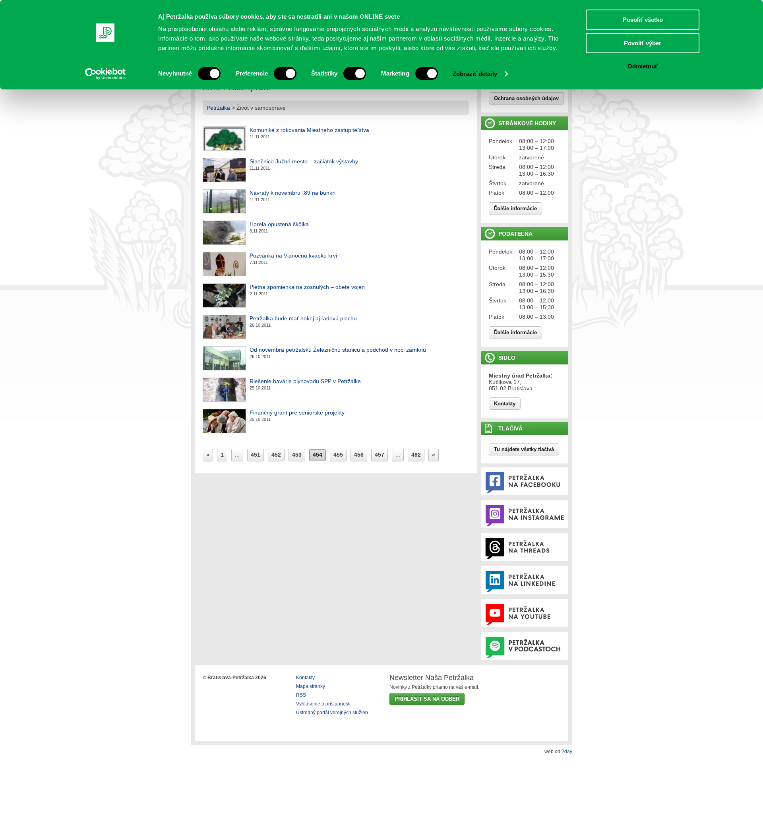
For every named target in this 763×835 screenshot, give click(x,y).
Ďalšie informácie (515, 208)
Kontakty (504, 404)
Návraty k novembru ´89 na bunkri (292, 193)
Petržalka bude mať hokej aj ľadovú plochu (303, 318)
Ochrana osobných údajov (526, 98)
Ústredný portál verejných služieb (332, 712)
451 (255, 454)
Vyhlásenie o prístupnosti (323, 704)
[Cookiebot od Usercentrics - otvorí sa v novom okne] (105, 74)
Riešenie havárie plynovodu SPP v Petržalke (305, 381)
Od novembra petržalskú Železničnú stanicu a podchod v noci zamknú (338, 350)
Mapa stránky (310, 686)
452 (276, 454)
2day (567, 751)
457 (379, 454)
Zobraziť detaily (475, 73)
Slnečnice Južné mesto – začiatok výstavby (304, 161)
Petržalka (218, 108)
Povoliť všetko (643, 19)
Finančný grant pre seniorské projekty (297, 412)
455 (338, 454)
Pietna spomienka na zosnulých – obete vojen (307, 287)
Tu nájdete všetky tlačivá (524, 449)
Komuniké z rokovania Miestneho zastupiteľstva (309, 130)
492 (416, 454)
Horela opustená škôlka (279, 224)
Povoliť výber (642, 43)
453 (297, 454)
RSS (301, 695)
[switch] (285, 73)
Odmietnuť (642, 66)
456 (359, 454)
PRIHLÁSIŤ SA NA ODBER (427, 699)
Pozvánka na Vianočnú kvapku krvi (293, 255)
